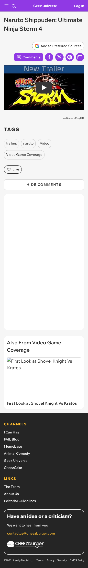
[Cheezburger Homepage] (44, 545)
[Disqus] (44, 264)
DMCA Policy (77, 560)
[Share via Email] (80, 57)
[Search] (13, 5)
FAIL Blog (12, 439)
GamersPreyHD (75, 118)
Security (62, 560)
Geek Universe (45, 6)
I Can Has (11, 432)
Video (44, 143)
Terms (40, 560)
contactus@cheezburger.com (31, 533)
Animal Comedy (17, 453)
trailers (11, 143)
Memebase (13, 446)
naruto (28, 143)
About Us (11, 494)
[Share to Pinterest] (70, 57)
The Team (12, 486)
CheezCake (13, 467)
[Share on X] (59, 57)
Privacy (50, 560)
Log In (79, 6)
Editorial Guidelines (20, 501)
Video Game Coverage (24, 154)
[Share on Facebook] (49, 57)
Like (15, 169)
